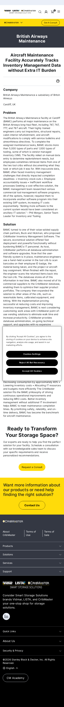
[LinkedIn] (6, 616)
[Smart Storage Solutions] (20, 13)
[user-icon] (46, 11)
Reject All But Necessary (32, 362)
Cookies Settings (32, 354)
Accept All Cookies (32, 371)
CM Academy (15, 678)
